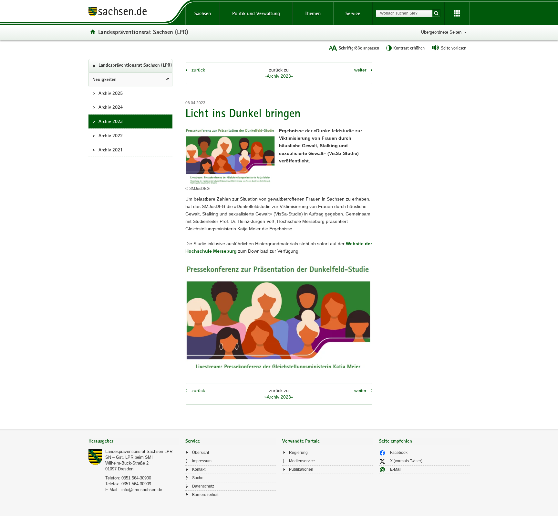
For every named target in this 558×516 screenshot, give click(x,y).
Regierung (298, 452)
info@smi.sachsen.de (141, 489)
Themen (313, 13)
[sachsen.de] (133, 12)
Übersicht (200, 452)
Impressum (202, 461)
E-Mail (395, 469)
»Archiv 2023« (279, 76)
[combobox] (404, 13)
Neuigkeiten (104, 79)
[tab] (133, 441)
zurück (198, 69)
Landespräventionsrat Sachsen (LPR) (143, 32)
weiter (360, 69)
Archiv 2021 (110, 150)
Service (353, 13)
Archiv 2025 (110, 93)
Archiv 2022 (110, 135)
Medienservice (302, 461)
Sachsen (202, 13)
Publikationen (301, 469)
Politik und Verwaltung (256, 13)
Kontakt (198, 469)
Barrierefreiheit (205, 494)
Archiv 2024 (110, 107)
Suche (197, 478)
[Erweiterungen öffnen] (457, 13)
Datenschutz (203, 486)
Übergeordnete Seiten (441, 32)
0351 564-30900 (136, 478)
